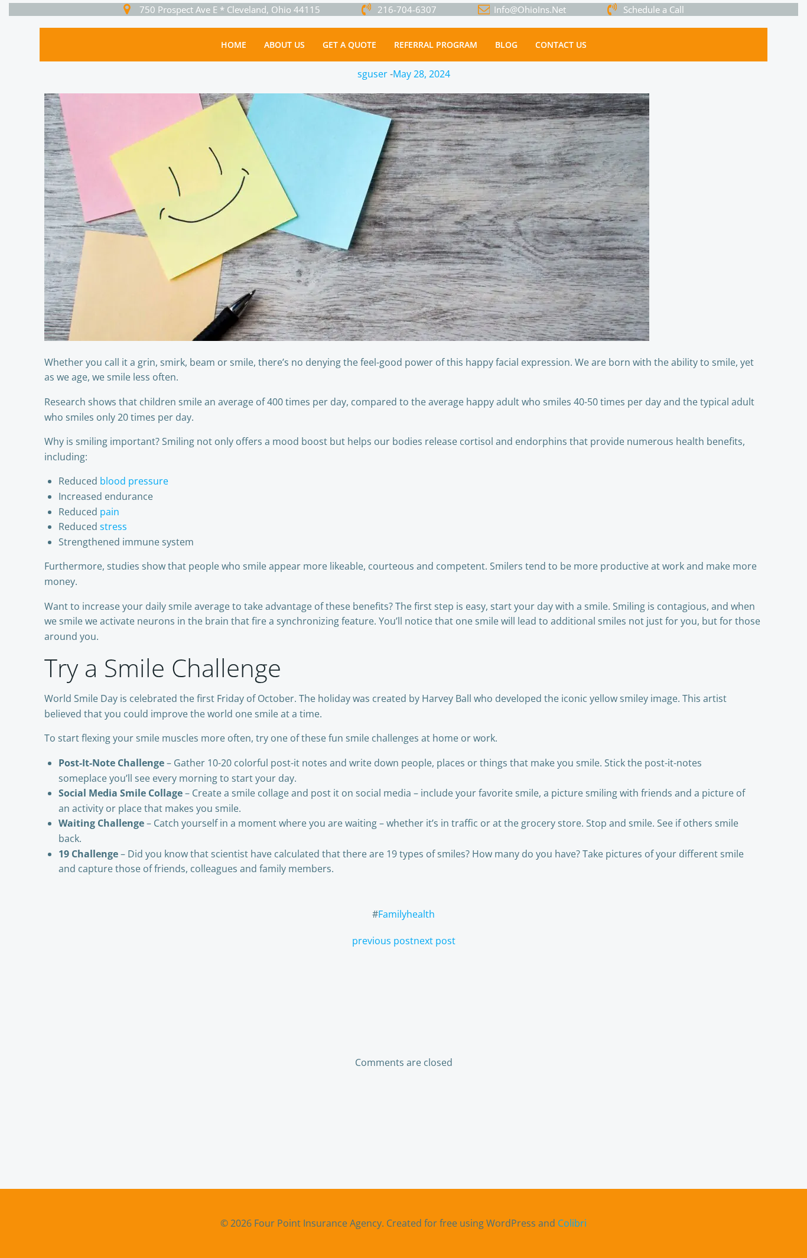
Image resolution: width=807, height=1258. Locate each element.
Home (233, 44)
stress (113, 526)
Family (392, 914)
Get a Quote (349, 44)
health (420, 914)
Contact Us (561, 44)
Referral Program (435, 44)
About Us (284, 44)
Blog (506, 44)
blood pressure (134, 480)
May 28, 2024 (421, 73)
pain (109, 511)
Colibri (572, 1223)
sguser (372, 73)
